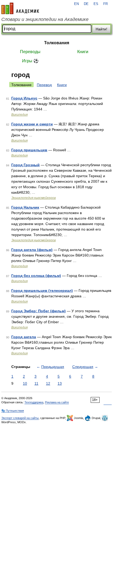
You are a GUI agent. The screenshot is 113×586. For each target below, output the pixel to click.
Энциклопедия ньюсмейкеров (33, 198)
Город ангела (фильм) (32, 250)
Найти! (101, 29)
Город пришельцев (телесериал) (42, 290)
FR (105, 4)
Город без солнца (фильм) (36, 276)
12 (48, 383)
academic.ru (20, 8)
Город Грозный (25, 165)
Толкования (56, 43)
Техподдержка (33, 402)
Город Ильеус (24, 98)
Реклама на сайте (57, 402)
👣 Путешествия (12, 410)
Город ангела (23, 337)
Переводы (30, 51)
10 (25, 383)
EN (76, 4)
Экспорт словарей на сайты (20, 418)
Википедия (19, 114)
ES (96, 4)
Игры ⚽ (30, 61)
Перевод (44, 85)
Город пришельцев (29, 150)
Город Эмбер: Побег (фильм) (38, 311)
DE (86, 4)
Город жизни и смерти (32, 124)
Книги (82, 51)
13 (60, 383)
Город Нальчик (25, 207)
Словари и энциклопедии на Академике (45, 19)
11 (36, 383)
